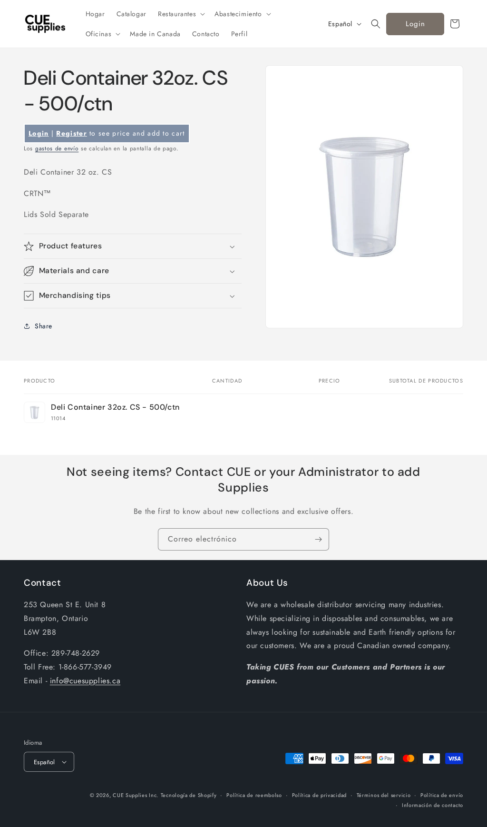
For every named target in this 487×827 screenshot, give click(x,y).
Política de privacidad (319, 795)
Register (71, 133)
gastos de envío (57, 148)
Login (415, 24)
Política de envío (441, 795)
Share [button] (43, 326)
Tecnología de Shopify (189, 795)
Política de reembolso (254, 795)
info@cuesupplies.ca (85, 680)
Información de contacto (432, 805)
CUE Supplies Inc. (135, 795)
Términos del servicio (384, 795)
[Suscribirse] (318, 539)
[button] (180, 14)
